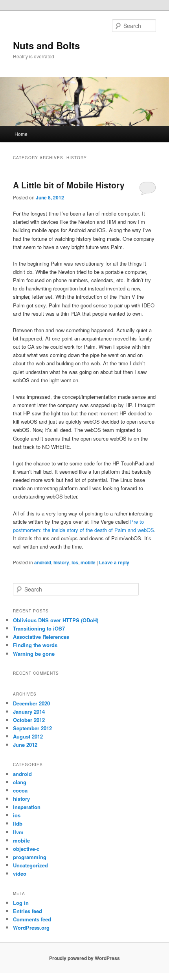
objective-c (26, 848)
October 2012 (29, 720)
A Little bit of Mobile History (69, 185)
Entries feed (27, 911)
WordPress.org (31, 927)
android (42, 562)
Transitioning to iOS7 (39, 628)
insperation (26, 807)
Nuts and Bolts (46, 45)
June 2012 (25, 744)
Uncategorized (30, 865)
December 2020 (31, 703)
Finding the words (35, 645)
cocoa (20, 790)
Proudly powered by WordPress (84, 958)
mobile (88, 562)
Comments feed (32, 919)
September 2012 (32, 728)
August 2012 (28, 736)
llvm (18, 832)
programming (29, 857)
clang (19, 782)
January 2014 (29, 711)
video (19, 873)
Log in (21, 902)
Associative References (41, 636)
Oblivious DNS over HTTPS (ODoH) (55, 620)
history (61, 562)
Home (21, 133)
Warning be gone (34, 653)
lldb (17, 823)
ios (75, 562)
